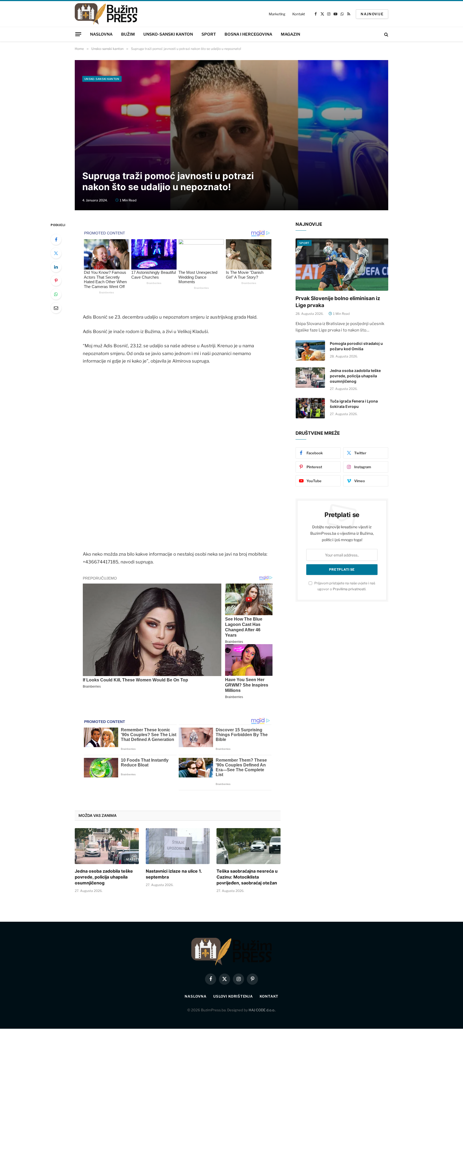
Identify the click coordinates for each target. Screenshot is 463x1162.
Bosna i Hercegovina (248, 34)
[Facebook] (56, 239)
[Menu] (78, 34)
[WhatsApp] (56, 294)
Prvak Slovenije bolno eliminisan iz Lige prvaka (338, 301)
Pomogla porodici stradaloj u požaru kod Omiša (356, 346)
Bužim (128, 34)
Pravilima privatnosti (349, 589)
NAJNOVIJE (372, 14)
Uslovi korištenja (233, 996)
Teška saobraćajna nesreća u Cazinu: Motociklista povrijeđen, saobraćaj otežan (247, 877)
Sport (208, 34)
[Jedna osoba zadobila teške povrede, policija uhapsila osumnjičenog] (107, 846)
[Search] (385, 34)
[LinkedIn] (56, 266)
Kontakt (298, 14)
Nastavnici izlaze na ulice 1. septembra (174, 874)
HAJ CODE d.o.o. (262, 1010)
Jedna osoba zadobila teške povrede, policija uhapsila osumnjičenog (104, 877)
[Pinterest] (56, 280)
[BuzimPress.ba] (106, 14)
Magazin (290, 34)
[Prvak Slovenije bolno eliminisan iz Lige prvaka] (342, 264)
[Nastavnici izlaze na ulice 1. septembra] (178, 846)
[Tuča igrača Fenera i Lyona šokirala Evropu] (310, 408)
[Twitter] (56, 253)
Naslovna (101, 34)
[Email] (56, 308)
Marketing (277, 14)
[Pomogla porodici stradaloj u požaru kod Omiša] (310, 350)
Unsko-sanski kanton (168, 34)
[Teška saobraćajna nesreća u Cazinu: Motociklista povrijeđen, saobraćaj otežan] (248, 846)
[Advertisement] (231, 125)
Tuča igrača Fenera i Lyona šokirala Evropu (354, 404)
